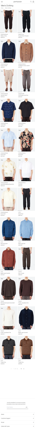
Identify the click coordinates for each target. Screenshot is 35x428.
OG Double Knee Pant (23, 95)
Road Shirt (20, 154)
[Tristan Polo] (8, 347)
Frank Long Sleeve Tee (23, 303)
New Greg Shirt (4, 243)
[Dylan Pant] (26, 199)
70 (21, 368)
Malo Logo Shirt (21, 243)
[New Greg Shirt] (8, 228)
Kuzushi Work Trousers (23, 36)
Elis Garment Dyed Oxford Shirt (8, 303)
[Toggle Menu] (2, 1)
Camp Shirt (3, 125)
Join (26, 407)
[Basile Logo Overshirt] (8, 258)
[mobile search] (31, 2)
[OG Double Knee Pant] (26, 80)
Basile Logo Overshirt (5, 273)
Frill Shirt (20, 184)
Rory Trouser (21, 273)
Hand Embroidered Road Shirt (7, 184)
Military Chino (4, 36)
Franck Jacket (4, 65)
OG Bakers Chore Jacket (24, 65)
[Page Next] (23, 369)
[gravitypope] (17, 2)
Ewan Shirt (20, 125)
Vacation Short (4, 95)
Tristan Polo (3, 362)
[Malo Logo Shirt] (26, 228)
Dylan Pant (20, 214)
